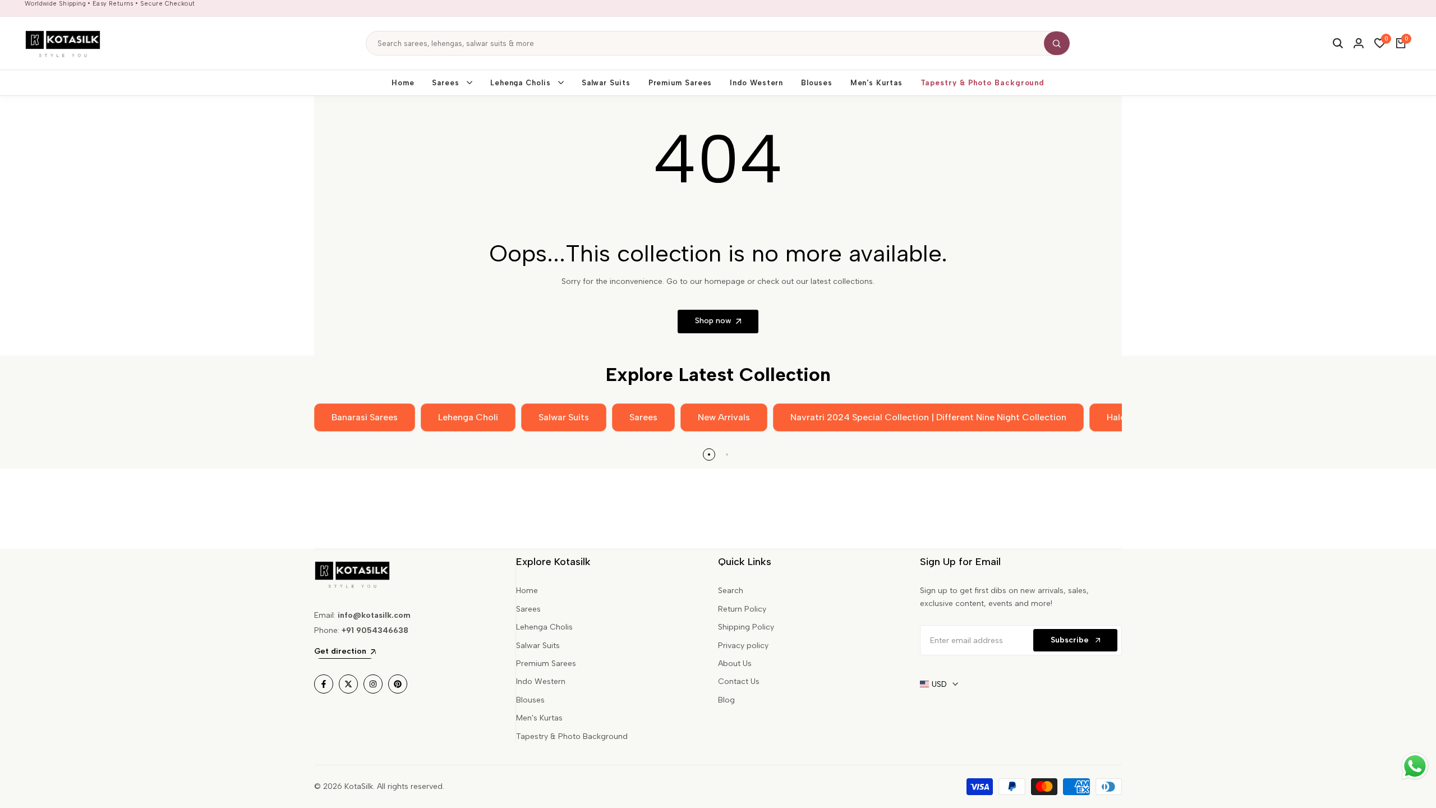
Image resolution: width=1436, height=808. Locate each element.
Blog (726, 700)
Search (730, 590)
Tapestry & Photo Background (572, 736)
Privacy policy (743, 645)
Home (527, 590)
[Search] (1057, 43)
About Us (735, 663)
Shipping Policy (746, 627)
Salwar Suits (538, 645)
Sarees (528, 609)
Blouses (530, 700)
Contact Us (739, 681)
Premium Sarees (546, 663)
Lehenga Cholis (544, 627)
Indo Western (540, 681)
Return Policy (742, 609)
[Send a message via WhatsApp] (1415, 766)
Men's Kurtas (539, 718)
